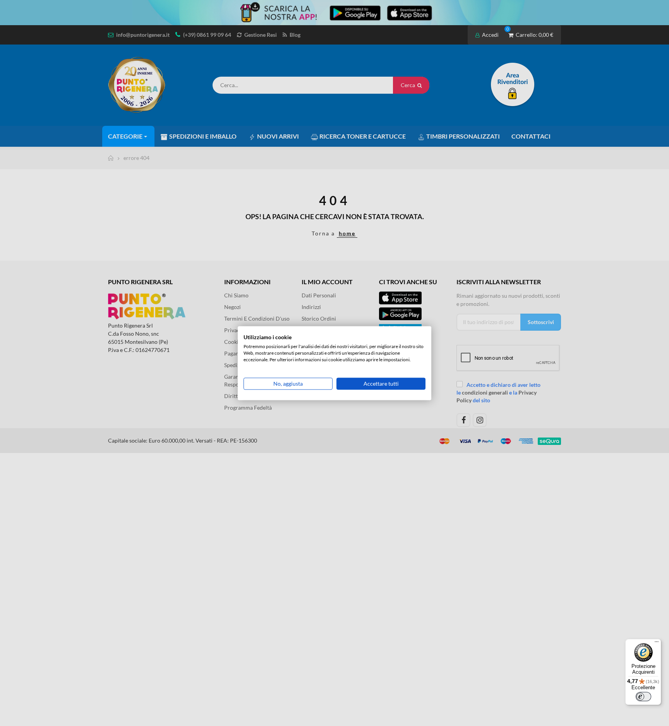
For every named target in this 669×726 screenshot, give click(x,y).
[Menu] (656, 643)
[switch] (643, 696)
